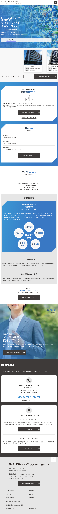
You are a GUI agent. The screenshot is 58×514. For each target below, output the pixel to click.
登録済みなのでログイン (29, 118)
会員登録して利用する (28, 113)
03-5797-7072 (29, 477)
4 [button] (13, 76)
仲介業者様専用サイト (28, 483)
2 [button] (8, 76)
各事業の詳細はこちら (28, 297)
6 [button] (18, 76)
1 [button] (6, 76)
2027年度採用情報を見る (13, 353)
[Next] (22, 76)
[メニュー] (55, 2)
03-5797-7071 (29, 396)
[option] (10, 61)
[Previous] (2, 76)
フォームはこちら (28, 429)
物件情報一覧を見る (44, 76)
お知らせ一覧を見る (28, 156)
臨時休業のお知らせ (11, 41)
